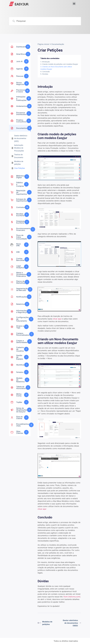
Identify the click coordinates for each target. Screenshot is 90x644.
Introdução (46, 62)
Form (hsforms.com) (72, 597)
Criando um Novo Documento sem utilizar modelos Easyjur (56, 68)
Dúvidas (45, 74)
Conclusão (46, 71)
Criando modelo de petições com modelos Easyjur (60, 64)
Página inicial (43, 44)
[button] (74, 3)
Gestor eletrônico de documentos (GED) (70, 623)
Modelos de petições (47, 623)
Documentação (57, 44)
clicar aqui (57, 319)
